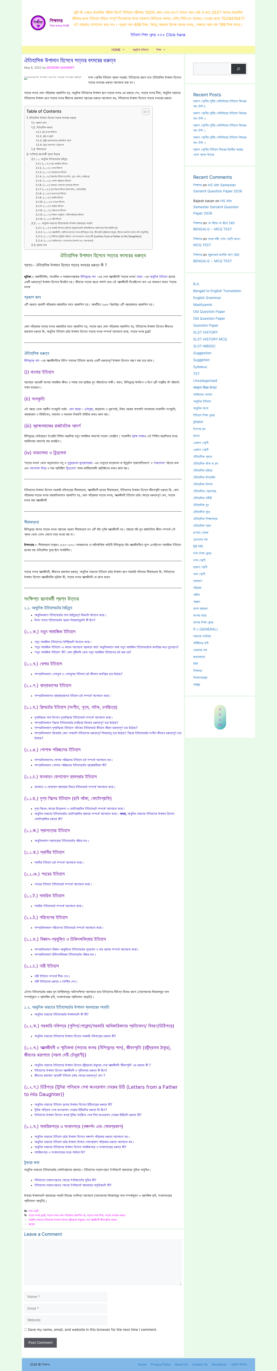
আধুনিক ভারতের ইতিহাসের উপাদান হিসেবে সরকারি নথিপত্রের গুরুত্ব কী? (75, 1036)
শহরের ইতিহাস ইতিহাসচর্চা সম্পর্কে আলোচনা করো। (63, 884)
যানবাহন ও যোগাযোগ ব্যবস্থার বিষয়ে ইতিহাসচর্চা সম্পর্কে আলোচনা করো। (75, 787)
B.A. (196, 284)
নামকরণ (197, 581)
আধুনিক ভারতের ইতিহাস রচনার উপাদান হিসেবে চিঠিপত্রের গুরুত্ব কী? (73, 1104)
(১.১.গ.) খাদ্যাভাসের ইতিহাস (54, 172)
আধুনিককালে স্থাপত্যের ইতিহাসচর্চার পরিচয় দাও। (61, 841)
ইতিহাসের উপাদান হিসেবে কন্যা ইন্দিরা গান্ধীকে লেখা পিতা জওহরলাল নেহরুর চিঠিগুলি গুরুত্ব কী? (88, 1115)
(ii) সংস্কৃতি (48, 136)
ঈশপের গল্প (199, 429)
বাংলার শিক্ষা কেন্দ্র (203, 622)
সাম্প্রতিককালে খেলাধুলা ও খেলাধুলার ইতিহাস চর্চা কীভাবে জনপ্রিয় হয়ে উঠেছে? (78, 674)
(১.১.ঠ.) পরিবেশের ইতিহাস (55, 210)
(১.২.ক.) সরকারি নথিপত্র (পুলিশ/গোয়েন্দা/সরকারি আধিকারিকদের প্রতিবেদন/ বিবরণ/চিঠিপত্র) (80, 227)
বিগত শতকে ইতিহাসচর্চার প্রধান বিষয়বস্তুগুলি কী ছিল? (65, 620)
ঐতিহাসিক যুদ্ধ (201, 512)
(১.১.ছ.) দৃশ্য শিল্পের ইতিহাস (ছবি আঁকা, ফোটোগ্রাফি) (64, 189)
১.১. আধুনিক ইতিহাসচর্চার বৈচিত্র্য (51, 159)
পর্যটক (196, 595)
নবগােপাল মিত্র (38, 468)
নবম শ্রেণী (199, 574)
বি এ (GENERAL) (205, 629)
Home (142, 1364)
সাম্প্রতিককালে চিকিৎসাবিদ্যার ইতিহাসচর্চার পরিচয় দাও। (65, 954)
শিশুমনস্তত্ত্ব (200, 678)
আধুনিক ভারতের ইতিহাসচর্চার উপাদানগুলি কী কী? (61, 1014)
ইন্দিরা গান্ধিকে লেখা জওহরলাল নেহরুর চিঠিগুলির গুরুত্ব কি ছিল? (70, 1110)
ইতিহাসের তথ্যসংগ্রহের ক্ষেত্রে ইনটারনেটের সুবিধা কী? (65, 1180)
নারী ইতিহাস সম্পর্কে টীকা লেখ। (52, 976)
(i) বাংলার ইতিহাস (49, 131)
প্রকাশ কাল (41, 122)
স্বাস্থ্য (196, 684)
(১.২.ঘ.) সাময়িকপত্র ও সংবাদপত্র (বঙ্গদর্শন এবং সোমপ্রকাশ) (68, 240)
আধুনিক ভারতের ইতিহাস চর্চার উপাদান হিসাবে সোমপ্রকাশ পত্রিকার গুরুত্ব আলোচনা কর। (84, 1142)
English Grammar (207, 298)
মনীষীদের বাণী (200, 643)
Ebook (220, 717)
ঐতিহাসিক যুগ (201, 505)
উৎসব (196, 436)
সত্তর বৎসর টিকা (95, 1215)
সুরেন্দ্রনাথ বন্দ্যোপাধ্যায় (79, 463)
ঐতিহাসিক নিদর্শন (203, 484)
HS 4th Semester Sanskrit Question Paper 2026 (216, 207)
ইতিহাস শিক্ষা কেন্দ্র (204, 415)
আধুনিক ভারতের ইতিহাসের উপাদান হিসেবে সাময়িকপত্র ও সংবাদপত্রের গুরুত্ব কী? (80, 1147)
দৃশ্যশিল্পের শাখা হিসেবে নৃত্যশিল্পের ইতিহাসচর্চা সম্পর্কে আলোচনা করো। (73, 717)
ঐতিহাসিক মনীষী (202, 498)
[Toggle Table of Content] (143, 111)
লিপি (195, 664)
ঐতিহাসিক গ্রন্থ (202, 457)
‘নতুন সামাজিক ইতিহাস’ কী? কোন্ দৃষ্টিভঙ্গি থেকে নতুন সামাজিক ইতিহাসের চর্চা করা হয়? (82, 652)
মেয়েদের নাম (200, 650)
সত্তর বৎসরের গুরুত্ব (115, 1215)
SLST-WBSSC (204, 346)
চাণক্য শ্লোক (200, 533)
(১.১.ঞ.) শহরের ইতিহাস (54, 201)
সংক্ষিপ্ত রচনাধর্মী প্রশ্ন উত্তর (45, 154)
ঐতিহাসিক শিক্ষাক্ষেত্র (205, 519)
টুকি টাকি (198, 546)
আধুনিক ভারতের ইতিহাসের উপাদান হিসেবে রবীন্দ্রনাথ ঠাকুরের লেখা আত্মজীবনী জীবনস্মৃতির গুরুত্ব (73, 1219)
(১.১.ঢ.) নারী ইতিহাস (52, 218)
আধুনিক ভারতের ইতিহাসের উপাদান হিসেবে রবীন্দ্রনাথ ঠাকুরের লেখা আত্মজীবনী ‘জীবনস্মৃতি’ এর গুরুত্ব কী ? (92, 1065)
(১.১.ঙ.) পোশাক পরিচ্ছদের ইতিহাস (57, 180)
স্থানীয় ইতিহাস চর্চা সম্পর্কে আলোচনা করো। (59, 862)
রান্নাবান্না (199, 657)
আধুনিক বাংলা (200, 408)
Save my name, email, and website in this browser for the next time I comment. (92, 1330)
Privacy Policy (161, 1364)
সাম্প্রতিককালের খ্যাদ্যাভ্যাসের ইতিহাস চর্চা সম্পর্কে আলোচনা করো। (72, 696)
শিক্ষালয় (56, 20)
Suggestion (202, 353)
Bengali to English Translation (217, 291)
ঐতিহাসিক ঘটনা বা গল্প (205, 463)
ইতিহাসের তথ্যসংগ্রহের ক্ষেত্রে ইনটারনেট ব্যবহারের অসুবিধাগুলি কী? (73, 1185)
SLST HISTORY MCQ (210, 339)
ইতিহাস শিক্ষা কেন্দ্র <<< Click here (158, 34)
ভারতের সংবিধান (202, 636)
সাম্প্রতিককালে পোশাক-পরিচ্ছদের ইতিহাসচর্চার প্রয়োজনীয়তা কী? (70, 765)
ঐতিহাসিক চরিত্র (202, 470)
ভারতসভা (159, 463)
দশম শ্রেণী (34, 1211)
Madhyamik (202, 305)
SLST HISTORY (205, 332)
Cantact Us (200, 1364)
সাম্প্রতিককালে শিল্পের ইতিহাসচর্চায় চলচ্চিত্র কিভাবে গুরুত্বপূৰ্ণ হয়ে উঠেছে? (76, 723)
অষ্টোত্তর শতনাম (202, 394)
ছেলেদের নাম (200, 539)
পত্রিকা (197, 588)
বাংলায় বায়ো (199, 615)
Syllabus (200, 367)
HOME (116, 50)
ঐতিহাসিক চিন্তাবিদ (204, 477)
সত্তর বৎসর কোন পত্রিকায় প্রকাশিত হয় (66, 1215)
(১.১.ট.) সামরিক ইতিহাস (53, 206)
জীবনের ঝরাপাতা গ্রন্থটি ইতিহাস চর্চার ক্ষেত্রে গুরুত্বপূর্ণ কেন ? (69, 1075)
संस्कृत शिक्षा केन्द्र (205, 388)
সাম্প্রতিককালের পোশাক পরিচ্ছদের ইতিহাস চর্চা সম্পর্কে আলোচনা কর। (73, 760)
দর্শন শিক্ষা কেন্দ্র (202, 553)
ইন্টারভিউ (198, 422)
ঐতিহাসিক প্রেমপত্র (204, 491)
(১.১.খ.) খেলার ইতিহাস (52, 167)
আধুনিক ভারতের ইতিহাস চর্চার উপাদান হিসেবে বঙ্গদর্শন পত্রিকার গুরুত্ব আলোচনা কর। (82, 1137)
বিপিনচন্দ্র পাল (88, 277)
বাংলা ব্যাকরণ (200, 608)
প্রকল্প (196, 602)
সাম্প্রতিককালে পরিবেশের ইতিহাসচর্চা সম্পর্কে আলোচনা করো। (69, 928)
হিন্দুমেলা (70, 468)
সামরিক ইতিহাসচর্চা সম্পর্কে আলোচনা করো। (59, 906)
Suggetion (201, 360)
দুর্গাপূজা (89, 409)
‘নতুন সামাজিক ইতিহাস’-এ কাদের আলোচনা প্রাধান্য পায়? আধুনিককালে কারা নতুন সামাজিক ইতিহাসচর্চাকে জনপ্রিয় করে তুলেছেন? (106, 647)
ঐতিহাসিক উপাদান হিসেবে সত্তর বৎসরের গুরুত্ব (52, 118)
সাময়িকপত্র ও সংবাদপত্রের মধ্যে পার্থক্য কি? (59, 1152)
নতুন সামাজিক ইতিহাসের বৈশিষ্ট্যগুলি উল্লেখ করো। (63, 642)
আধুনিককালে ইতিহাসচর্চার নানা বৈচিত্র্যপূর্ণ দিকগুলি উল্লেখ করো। (70, 615)
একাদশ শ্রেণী (200, 443)
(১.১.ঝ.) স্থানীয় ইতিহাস (53, 197)
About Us (181, 1364)
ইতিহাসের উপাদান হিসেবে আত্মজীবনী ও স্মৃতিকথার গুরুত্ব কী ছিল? (70, 1070)
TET (196, 374)
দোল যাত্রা (75, 409)
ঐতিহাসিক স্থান (202, 526)
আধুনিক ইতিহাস (141, 50)
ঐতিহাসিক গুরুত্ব (44, 127)
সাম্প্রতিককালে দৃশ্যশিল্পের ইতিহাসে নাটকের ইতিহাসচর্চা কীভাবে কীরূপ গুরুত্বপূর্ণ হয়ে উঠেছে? (86, 728)
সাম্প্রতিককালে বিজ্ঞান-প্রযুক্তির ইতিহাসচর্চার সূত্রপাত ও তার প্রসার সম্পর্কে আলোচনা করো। (86, 949)
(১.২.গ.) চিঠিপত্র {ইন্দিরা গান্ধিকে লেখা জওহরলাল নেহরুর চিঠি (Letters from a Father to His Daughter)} (92, 236)
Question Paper (205, 325)
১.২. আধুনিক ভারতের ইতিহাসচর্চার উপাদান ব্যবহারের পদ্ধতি (64, 223)
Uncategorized (205, 381)
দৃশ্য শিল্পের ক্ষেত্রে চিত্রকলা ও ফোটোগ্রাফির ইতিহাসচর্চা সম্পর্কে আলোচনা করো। (79, 809)
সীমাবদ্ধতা (41, 149)
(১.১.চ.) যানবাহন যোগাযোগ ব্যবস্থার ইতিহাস (61, 184)
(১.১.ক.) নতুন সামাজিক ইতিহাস (54, 163)
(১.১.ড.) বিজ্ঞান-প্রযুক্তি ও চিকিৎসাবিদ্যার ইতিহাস (64, 214)
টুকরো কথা (42, 245)
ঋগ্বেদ (32, 1224)
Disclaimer (219, 1364)
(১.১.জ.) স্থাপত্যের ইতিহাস (54, 193)
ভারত (140, 277)
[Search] (238, 69)
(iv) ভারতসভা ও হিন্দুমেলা (53, 144)
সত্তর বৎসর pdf (37, 1215)
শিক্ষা (158, 50)
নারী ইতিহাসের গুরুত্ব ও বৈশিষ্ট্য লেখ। (56, 981)
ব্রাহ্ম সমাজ (138, 436)
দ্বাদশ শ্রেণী (200, 567)
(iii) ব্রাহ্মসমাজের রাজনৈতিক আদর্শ (57, 140)
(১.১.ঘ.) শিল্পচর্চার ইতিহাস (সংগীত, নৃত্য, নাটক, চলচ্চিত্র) (66, 176)
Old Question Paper (209, 312)
